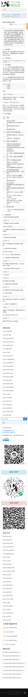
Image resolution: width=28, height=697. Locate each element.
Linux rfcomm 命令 (8, 599)
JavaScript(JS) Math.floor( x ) (12, 656)
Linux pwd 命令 (7, 581)
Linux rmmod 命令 (8, 606)
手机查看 (14, 24)
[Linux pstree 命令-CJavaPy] (14, 4)
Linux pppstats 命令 (8, 553)
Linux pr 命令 (6, 352)
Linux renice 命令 (7, 588)
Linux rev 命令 (7, 394)
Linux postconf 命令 (8, 342)
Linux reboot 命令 (8, 585)
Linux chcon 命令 (9, 644)
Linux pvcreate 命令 (8, 362)
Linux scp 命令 (7, 616)
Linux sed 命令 (7, 620)
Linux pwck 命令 (7, 578)
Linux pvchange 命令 (8, 359)
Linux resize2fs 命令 (8, 390)
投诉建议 (17, 691)
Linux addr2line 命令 (10, 640)
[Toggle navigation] (4, 9)
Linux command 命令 (10, 636)
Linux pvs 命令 (7, 574)
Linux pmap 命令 (7, 540)
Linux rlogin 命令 (7, 397)
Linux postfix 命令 (8, 345)
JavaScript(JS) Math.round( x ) (13, 677)
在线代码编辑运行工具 (8, 430)
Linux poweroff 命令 (8, 550)
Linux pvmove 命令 (8, 366)
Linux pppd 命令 (7, 349)
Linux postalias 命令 (8, 338)
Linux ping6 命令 (7, 331)
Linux (8, 14)
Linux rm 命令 (6, 602)
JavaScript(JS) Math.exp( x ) (12, 652)
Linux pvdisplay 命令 (8, 567)
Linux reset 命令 (7, 592)
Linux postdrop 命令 (8, 546)
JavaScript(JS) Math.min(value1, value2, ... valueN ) (14, 666)
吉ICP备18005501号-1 (19, 692)
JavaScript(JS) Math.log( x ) (12, 659)
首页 (3, 14)
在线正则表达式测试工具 (8, 432)
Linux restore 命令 (8, 595)
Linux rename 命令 (8, 383)
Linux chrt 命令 (8, 632)
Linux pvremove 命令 (8, 571)
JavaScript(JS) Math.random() (12, 674)
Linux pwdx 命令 (7, 380)
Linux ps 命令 (6, 557)
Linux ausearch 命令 (10, 627)
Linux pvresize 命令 (8, 369)
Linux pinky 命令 (7, 536)
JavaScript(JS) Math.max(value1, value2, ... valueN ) (14, 663)
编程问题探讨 (11, 691)
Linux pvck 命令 (7, 564)
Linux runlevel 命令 (8, 613)
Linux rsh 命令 (6, 609)
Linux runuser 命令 (8, 411)
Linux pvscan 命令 (8, 373)
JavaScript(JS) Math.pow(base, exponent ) (14, 670)
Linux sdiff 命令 (7, 415)
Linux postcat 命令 (8, 543)
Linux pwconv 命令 (8, 376)
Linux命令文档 (15, 14)
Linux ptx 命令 (7, 560)
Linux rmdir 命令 (7, 401)
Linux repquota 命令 (8, 387)
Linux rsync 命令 (7, 408)
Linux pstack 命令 (8, 356)
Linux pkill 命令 (7, 335)
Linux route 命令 (7, 404)
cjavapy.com (10, 692)
